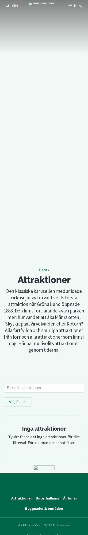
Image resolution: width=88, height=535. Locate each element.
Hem (43, 270)
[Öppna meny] (75, 5)
